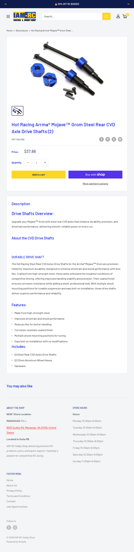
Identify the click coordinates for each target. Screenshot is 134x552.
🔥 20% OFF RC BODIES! (67, 4)
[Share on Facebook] (101, 139)
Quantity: (17, 162)
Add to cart (38, 174)
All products (22, 30)
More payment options (95, 183)
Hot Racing (18, 139)
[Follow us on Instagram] (15, 527)
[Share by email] (120, 139)
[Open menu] (8, 16)
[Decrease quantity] (27, 162)
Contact (11, 501)
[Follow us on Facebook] (9, 527)
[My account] (118, 16)
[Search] (106, 16)
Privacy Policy (14, 490)
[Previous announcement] (5, 4)
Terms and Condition (18, 495)
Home (9, 30)
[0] (125, 16)
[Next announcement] (128, 4)
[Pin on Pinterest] (107, 139)
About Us (12, 485)
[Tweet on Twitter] (114, 139)
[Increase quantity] (45, 162)
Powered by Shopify (16, 541)
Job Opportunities (17, 506)
